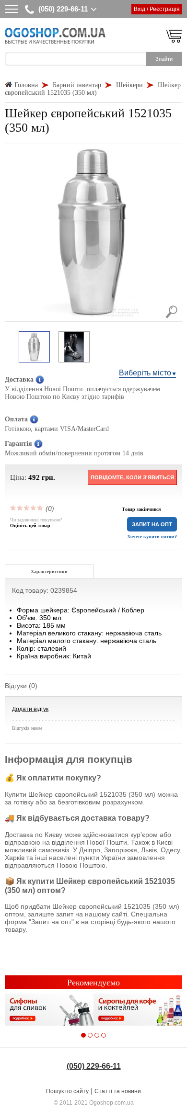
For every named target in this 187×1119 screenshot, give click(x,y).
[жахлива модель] (13, 507)
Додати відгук (30, 709)
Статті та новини (117, 1091)
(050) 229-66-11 (63, 9)
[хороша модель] (33, 507)
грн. (48, 477)
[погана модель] (20, 507)
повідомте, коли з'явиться (132, 477)
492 (34, 477)
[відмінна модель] (40, 507)
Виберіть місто (145, 373)
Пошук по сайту (67, 1091)
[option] (34, 347)
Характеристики (49, 571)
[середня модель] (26, 507)
